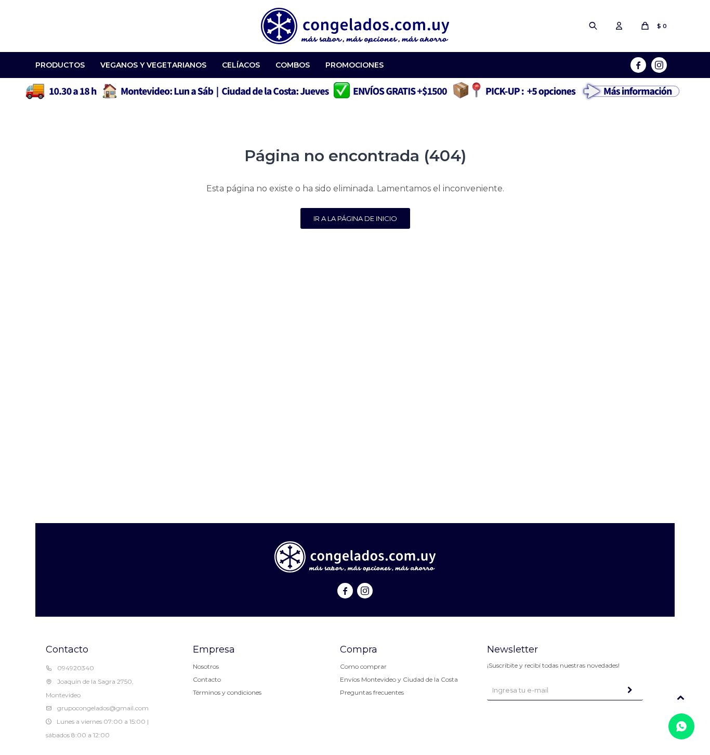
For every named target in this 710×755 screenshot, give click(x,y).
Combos (292, 65)
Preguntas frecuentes (372, 692)
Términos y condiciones (227, 692)
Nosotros (206, 666)
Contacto (207, 679)
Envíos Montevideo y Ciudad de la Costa (399, 679)
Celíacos (241, 65)
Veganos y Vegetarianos (153, 65)
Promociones (354, 65)
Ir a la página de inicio (355, 218)
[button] (593, 26)
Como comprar (363, 666)
